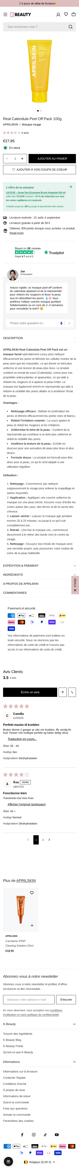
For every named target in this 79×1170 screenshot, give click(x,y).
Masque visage (31, 124)
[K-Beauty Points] (8, 1161)
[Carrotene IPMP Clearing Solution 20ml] (20, 910)
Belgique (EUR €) (40, 1162)
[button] (12, 132)
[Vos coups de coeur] (66, 14)
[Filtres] (63, 692)
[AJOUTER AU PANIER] (32, 925)
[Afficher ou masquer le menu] (5, 14)
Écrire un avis (30, 692)
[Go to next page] (50, 839)
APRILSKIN (10, 124)
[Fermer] (71, 186)
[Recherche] (70, 26)
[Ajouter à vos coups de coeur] (31, 892)
